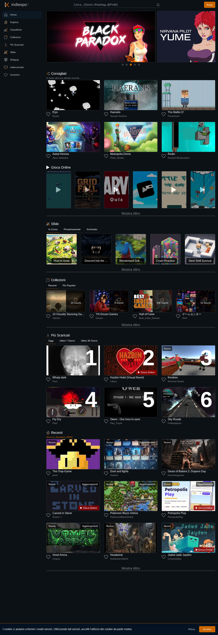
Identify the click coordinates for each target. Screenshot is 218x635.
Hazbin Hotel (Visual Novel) (127, 377)
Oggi (50, 340)
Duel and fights (119, 471)
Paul (54, 381)
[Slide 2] (127, 65)
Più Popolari (69, 285)
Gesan (99, 318)
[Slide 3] (131, 65)
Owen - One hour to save (125, 419)
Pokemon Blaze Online (124, 513)
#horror (50, 437)
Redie (171, 154)
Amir (184, 318)
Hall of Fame (146, 314)
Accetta (207, 629)
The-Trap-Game (62, 471)
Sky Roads (174, 419)
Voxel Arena (59, 554)
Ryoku (55, 116)
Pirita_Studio (117, 157)
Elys (55, 112)
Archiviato (92, 229)
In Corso (53, 229)
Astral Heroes (60, 154)
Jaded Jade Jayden (179, 554)
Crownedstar (175, 558)
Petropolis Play (177, 513)
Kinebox (173, 377)
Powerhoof (173, 116)
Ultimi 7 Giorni (67, 340)
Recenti (52, 285)
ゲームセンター (191, 314)
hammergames (176, 475)
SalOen (56, 318)
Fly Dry (56, 419)
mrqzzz (56, 558)
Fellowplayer (174, 423)
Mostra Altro (131, 213)
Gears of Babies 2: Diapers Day (187, 471)
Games (114, 475)
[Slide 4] (135, 65)
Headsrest (116, 554)
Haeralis (115, 112)
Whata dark (59, 377)
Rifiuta (191, 629)
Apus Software (60, 157)
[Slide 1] (123, 65)
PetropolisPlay (175, 517)
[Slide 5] (139, 65)
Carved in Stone (62, 513)
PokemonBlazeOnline (121, 517)
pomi (55, 475)
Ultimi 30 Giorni (89, 340)
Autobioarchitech (119, 558)
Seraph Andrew (118, 116)
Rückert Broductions (179, 157)
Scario (55, 517)
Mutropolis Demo (120, 154)
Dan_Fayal (116, 423)
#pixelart (60, 437)
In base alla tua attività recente (62, 78)
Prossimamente (72, 229)
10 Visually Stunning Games (69, 314)
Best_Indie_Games (149, 318)
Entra (210, 4)
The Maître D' (176, 112)
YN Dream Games (107, 314)
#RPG (69, 437)
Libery (113, 381)
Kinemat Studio (176, 381)
